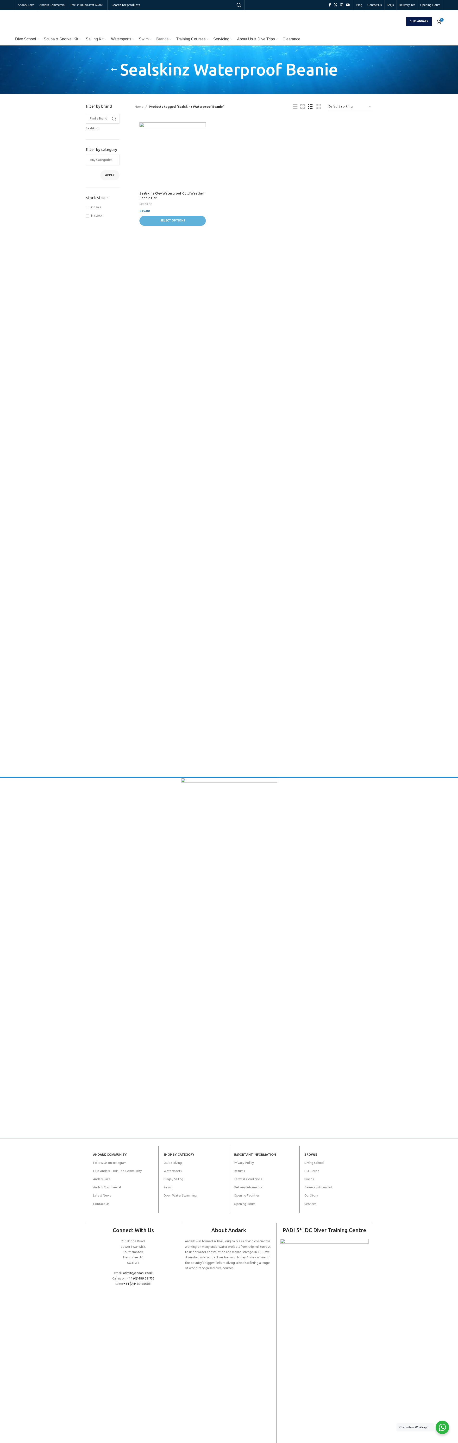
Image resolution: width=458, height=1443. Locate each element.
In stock (96, 216)
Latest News (102, 1195)
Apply (110, 175)
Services (310, 1204)
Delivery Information (249, 1187)
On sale (96, 207)
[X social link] (336, 5)
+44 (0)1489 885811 (137, 1284)
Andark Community (110, 1155)
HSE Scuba (311, 1171)
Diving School (314, 1163)
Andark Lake (102, 1179)
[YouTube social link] (348, 5)
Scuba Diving (172, 1163)
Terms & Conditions (248, 1179)
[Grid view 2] (302, 107)
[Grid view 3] (310, 107)
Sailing (168, 1187)
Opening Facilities (246, 1195)
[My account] (401, 21)
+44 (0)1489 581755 (140, 1278)
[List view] (295, 107)
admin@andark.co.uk (138, 1273)
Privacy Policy (244, 1163)
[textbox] (103, 160)
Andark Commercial (107, 1187)
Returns (239, 1171)
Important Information (255, 1155)
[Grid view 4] (318, 107)
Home (139, 107)
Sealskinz (145, 204)
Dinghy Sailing (173, 1179)
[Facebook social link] (330, 5)
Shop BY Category (178, 1155)
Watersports (172, 1171)
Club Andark (418, 21)
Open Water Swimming (180, 1195)
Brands (309, 1179)
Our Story (311, 1195)
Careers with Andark (318, 1187)
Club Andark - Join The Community (117, 1171)
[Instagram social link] (342, 5)
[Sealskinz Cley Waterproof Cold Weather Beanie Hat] (172, 155)
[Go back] (114, 70)
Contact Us (101, 1204)
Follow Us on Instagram (109, 1163)
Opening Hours (244, 1204)
